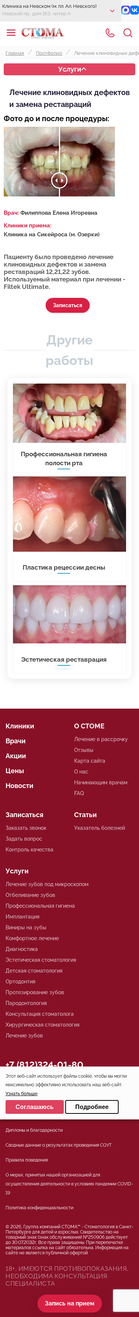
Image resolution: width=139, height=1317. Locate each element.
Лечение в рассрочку (101, 739)
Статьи (85, 815)
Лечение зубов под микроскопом (47, 884)
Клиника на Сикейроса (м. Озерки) (52, 234)
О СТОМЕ (89, 726)
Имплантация (22, 917)
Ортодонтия (20, 981)
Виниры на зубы (26, 927)
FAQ (79, 793)
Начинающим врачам (101, 782)
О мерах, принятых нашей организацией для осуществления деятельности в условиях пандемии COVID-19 (69, 1183)
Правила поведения (27, 1160)
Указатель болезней (99, 828)
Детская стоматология (34, 971)
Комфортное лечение (32, 938)
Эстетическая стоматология (41, 960)
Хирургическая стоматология (42, 1025)
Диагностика (22, 949)
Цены (15, 771)
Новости (19, 786)
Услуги (69, 69)
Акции (16, 756)
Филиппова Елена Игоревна (58, 212)
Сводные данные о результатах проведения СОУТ (59, 1145)
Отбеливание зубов (30, 895)
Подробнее (92, 1107)
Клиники (20, 726)
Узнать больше (21, 1093)
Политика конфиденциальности (39, 1207)
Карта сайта (89, 761)
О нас (81, 772)
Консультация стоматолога (40, 1014)
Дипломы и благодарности (34, 1130)
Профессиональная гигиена (40, 906)
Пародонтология (26, 1003)
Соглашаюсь (35, 1107)
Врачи (16, 741)
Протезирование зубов (35, 992)
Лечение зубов (24, 1036)
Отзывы (83, 750)
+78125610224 (110, 32)
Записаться (67, 305)
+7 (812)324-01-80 (44, 1064)
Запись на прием (70, 1303)
